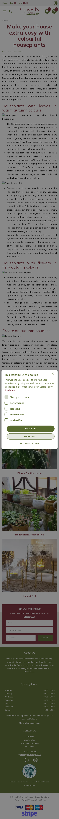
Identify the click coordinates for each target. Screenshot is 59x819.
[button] (29, 443)
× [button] (52, 373)
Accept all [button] (30, 428)
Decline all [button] (30, 436)
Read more (10, 390)
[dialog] (30, 409)
